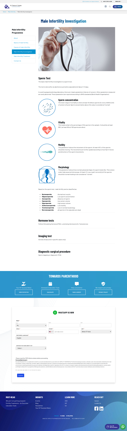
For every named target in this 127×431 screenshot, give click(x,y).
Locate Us (97, 403)
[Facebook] (96, 410)
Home (4, 12)
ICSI (66, 401)
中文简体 (62, 415)
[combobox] (51, 332)
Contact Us (17, 61)
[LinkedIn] (101, 410)
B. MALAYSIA (69, 415)
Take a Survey (76, 292)
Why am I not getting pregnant (15, 401)
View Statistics (24, 292)
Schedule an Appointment (91, 1)
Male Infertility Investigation (23, 52)
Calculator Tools (11, 406)
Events (37, 401)
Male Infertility (12, 12)
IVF (66, 403)
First (50, 322)
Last (81, 322)
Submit (20, 375)
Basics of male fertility (21, 42)
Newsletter (39, 406)
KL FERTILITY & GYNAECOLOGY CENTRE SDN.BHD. (58, 418)
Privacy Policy (103, 292)
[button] (119, 1)
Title (17, 323)
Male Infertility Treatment (22, 56)
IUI (66, 406)
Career (96, 401)
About (16, 38)
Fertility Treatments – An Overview (17, 403)
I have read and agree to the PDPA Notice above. (29, 370)
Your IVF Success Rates (43, 408)
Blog (36, 403)
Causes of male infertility (22, 47)
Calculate (50, 292)
